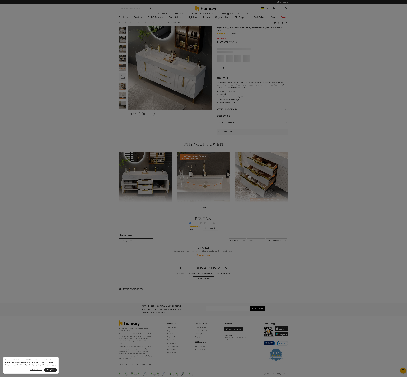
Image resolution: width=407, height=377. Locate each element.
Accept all (50, 370)
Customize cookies (36, 370)
